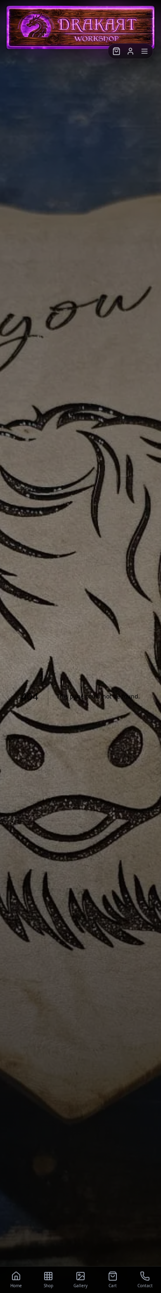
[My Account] (130, 51)
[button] (116, 51)
